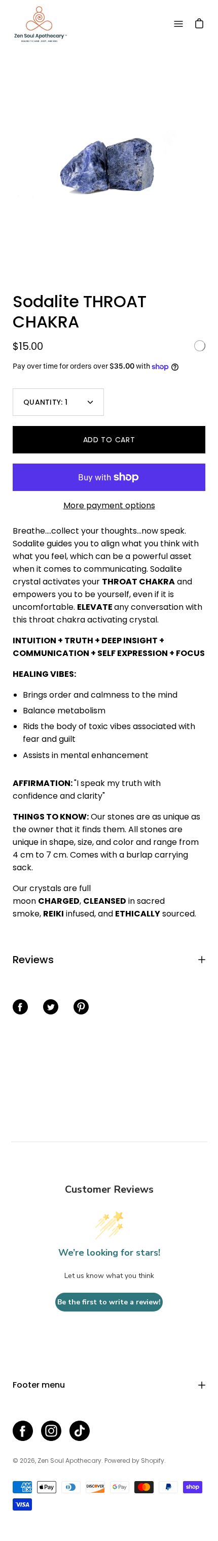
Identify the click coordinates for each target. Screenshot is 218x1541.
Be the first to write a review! (109, 1302)
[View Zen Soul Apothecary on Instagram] (51, 1431)
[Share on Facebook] (20, 1006)
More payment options (109, 505)
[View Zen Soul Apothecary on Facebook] (23, 1431)
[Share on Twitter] (50, 1006)
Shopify (152, 1460)
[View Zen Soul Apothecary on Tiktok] (79, 1431)
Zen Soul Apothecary (69, 1460)
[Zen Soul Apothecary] (40, 24)
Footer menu (39, 1385)
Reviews (33, 960)
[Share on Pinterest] (81, 1006)
